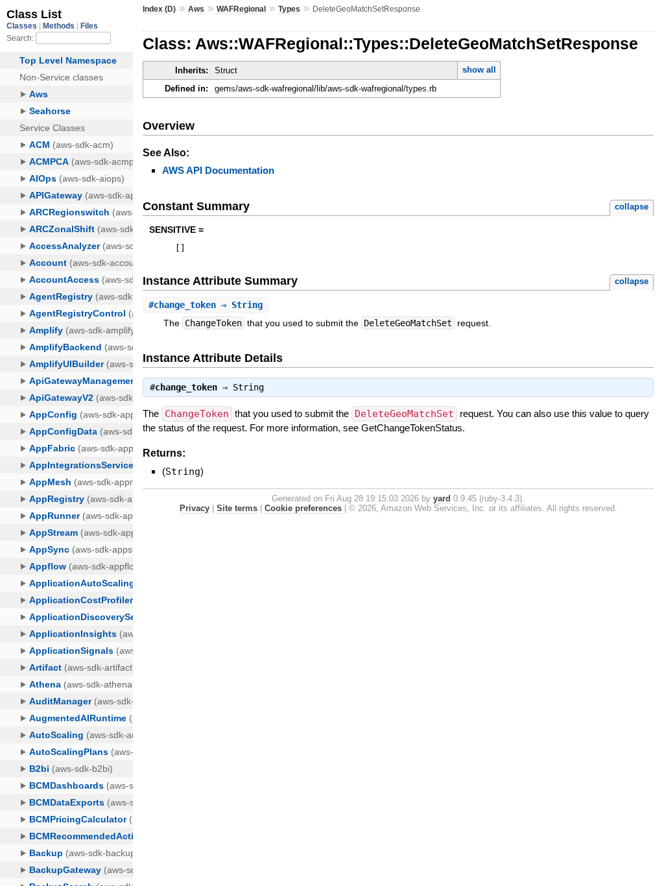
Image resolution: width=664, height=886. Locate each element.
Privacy (194, 508)
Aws (196, 9)
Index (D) (159, 9)
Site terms (237, 508)
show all (479, 70)
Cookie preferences (303, 508)
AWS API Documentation (218, 170)
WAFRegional (241, 9)
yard (442, 498)
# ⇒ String (205, 305)
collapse (631, 206)
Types (289, 9)
